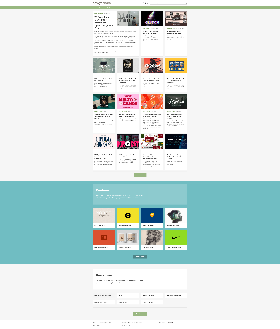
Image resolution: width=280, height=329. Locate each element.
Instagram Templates (125, 225)
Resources (102, 8)
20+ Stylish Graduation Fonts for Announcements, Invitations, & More (103, 156)
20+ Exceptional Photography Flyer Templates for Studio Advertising (128, 80)
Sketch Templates (148, 225)
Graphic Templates (148, 295)
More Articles (140, 175)
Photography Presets (100, 302)
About (108, 8)
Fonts (120, 295)
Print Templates (123, 302)
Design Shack (102, 3)
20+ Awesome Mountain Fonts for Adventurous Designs (174, 116)
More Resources (140, 314)
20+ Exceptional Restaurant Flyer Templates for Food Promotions (175, 80)
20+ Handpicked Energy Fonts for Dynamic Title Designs (174, 156)
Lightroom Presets (98, 13)
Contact (128, 326)
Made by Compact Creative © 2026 (102, 322)
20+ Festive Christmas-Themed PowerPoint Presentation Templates (150, 156)
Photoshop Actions (147, 28)
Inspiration (145, 152)
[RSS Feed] (147, 3)
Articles (95, 8)
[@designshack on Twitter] (141, 3)
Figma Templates (146, 111)
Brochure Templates (125, 247)
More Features (140, 256)
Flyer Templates (122, 75)
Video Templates (148, 302)
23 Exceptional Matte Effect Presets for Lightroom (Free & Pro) (104, 23)
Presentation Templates (174, 295)
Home (123, 322)
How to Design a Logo (174, 247)
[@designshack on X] (93, 325)
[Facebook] (143, 3)
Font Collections (98, 75)
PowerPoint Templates (172, 28)
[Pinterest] (145, 3)
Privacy (132, 326)
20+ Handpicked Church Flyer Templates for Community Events (103, 116)
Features (133, 322)
